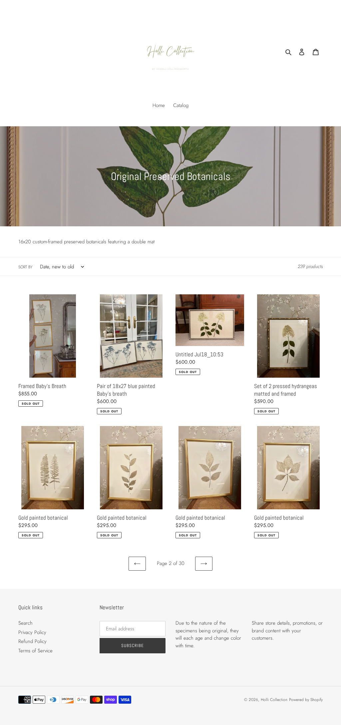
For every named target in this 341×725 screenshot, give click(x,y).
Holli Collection (274, 700)
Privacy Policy (32, 632)
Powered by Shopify (306, 700)
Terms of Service (35, 650)
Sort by (25, 267)
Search (25, 623)
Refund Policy (32, 641)
